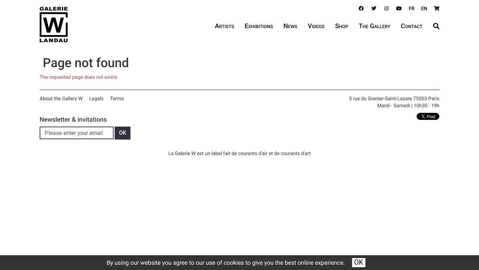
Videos (316, 26)
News (290, 26)
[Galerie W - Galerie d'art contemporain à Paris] (54, 24)
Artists (224, 26)
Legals (96, 99)
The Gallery (374, 26)
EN (424, 9)
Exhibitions (259, 26)
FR (412, 9)
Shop (341, 26)
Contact (412, 26)
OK (358, 262)
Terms (117, 99)
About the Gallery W (61, 99)
